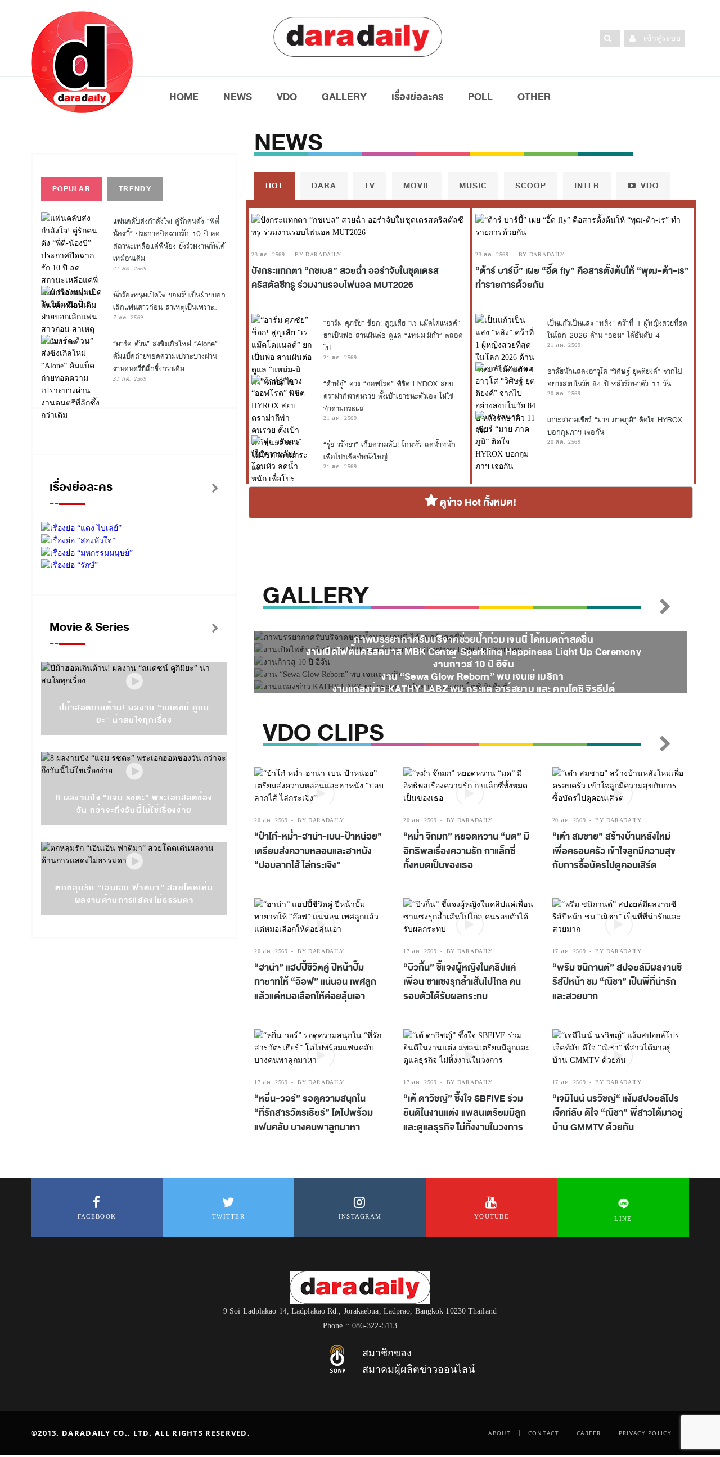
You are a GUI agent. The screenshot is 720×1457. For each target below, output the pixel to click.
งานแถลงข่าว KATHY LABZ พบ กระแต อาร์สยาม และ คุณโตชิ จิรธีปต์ (473, 689)
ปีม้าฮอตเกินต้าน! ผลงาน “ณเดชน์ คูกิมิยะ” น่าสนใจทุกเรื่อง (134, 714)
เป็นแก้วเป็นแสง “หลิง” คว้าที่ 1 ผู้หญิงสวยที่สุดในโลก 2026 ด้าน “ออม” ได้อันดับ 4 (617, 329)
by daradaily (318, 254)
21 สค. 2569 (130, 268)
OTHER (534, 96)
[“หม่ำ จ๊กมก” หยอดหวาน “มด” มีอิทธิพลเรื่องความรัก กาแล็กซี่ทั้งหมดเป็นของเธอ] (469, 785)
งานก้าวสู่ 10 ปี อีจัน (473, 664)
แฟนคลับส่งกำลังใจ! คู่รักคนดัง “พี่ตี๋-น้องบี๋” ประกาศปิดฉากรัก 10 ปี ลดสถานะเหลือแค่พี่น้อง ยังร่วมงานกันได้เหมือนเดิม (169, 239)
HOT (275, 185)
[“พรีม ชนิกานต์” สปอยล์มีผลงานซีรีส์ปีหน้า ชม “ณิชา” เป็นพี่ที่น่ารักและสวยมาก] (618, 916)
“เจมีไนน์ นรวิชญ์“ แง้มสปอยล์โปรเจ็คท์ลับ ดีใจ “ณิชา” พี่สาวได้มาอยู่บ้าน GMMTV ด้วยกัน (617, 1113)
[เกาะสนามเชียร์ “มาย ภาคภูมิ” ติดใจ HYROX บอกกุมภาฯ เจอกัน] (505, 441)
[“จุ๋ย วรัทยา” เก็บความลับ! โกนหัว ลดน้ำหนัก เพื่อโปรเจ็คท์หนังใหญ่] (281, 466)
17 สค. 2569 (420, 951)
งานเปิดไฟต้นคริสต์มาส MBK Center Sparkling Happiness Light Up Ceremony (473, 652)
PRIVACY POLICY (645, 1433)
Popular (71, 189)
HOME (184, 96)
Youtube (491, 1216)
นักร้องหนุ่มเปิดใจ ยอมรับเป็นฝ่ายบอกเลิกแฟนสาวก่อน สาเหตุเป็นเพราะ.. (169, 301)
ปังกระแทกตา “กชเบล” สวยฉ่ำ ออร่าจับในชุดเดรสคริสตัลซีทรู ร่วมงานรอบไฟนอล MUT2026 (345, 278)
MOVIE (417, 185)
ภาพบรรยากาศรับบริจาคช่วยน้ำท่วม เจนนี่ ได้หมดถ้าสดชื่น (473, 639)
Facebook (97, 1216)
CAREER (589, 1433)
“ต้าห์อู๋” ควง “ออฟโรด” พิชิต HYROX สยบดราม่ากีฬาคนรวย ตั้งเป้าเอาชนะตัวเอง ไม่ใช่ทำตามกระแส (388, 396)
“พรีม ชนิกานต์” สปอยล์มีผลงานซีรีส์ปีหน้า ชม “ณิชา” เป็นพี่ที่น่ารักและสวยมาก (617, 982)
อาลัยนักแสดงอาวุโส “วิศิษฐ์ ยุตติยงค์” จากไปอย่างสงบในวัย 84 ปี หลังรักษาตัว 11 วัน (614, 378)
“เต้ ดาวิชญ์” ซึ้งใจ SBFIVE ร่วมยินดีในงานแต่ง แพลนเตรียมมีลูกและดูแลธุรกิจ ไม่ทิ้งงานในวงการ (464, 1113)
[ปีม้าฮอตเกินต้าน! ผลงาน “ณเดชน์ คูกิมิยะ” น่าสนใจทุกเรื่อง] (134, 682)
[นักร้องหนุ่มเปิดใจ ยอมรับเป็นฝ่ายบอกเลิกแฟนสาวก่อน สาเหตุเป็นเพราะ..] (71, 317)
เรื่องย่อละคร (417, 96)
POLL (480, 96)
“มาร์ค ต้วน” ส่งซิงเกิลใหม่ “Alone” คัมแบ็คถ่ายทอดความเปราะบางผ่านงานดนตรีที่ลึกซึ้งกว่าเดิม (165, 356)
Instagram (360, 1216)
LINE (623, 1218)
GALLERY (344, 96)
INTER (587, 185)
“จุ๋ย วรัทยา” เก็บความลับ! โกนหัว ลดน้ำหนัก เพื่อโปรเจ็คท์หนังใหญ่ (389, 451)
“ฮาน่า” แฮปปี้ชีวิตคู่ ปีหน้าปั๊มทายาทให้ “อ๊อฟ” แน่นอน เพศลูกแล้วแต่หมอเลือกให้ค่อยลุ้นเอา (315, 982)
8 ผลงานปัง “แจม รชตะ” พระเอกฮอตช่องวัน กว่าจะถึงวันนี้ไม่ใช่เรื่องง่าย (134, 804)
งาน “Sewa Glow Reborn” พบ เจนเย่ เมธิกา (473, 677)
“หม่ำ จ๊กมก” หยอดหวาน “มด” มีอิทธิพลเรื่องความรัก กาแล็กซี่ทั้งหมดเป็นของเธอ (466, 851)
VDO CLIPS (323, 733)
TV (369, 185)
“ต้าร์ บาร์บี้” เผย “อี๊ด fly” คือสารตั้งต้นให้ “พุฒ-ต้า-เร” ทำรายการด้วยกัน (582, 278)
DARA (324, 185)
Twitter (228, 1216)
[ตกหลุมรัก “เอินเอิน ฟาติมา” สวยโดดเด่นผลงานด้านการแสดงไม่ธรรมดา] (134, 862)
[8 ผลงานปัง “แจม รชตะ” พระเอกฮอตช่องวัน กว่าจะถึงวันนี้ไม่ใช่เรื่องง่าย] (134, 772)
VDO (287, 96)
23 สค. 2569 (268, 254)
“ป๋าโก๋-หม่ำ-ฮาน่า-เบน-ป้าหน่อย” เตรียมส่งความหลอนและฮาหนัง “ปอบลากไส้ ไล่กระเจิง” (318, 851)
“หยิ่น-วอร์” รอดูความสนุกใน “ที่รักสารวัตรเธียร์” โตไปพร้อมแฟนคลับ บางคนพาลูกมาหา (313, 1113)
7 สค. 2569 (128, 317)
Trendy (135, 189)
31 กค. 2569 (130, 379)
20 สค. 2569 (564, 393)
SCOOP (530, 185)
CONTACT (543, 1433)
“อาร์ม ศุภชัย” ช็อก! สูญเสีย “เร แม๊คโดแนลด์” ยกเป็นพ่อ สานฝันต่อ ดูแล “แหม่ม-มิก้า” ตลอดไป (393, 335)
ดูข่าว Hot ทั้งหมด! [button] (477, 502)
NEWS (237, 96)
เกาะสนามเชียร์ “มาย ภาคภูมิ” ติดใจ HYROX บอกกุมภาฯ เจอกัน (614, 426)
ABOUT (499, 1433)
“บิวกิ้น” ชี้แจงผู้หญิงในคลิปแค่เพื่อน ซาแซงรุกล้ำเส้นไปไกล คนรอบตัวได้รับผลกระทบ (462, 982)
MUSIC (473, 185)
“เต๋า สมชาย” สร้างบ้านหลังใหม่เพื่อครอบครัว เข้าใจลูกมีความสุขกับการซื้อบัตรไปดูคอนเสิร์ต (614, 851)
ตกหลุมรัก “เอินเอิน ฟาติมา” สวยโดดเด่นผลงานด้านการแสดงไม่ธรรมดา (134, 893)
